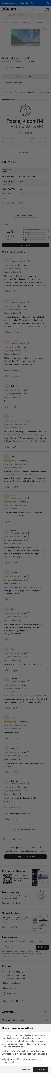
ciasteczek (17, 1035)
